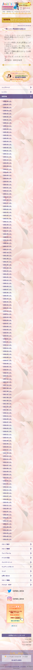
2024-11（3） (7, 156)
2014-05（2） (7, 471)
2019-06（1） (7, 326)
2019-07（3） (7, 323)
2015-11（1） (7, 434)
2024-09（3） (7, 163)
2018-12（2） (7, 345)
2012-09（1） (7, 508)
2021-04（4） (7, 268)
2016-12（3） (7, 413)
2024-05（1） (7, 175)
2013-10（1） (7, 493)
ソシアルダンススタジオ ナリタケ (15, 666)
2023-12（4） (7, 190)
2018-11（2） (7, 348)
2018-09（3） (7, 354)
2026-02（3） (7, 116)
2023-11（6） (7, 194)
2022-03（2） (7, 240)
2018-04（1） (7, 369)
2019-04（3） (7, 332)
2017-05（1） (7, 400)
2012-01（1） (7, 517)
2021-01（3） (7, 277)
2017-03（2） (7, 406)
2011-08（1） (7, 530)
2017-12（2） (7, 379)
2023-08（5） (7, 200)
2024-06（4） (7, 172)
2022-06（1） (7, 234)
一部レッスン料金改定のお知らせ (15, 29)
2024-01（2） (7, 187)
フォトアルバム (6, 553)
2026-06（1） (7, 107)
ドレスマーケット (7, 562)
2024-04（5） (7, 178)
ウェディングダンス (8, 566)
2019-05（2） (7, 329)
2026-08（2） (7, 101)
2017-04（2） (7, 403)
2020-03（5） (7, 301)
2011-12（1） (7, 520)
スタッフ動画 (6, 548)
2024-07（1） (7, 169)
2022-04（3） (7, 237)
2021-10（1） (7, 252)
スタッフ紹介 (6, 544)
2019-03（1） (7, 335)
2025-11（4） (7, 123)
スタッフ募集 (6, 580)
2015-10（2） (7, 437)
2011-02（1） (7, 536)
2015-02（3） (7, 453)
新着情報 (4, 96)
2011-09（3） (7, 527)
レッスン (4, 92)
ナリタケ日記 (6, 557)
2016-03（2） (7, 428)
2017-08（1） (7, 391)
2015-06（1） (7, 443)
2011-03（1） (7, 533)
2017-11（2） (7, 382)
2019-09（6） (7, 320)
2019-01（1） (7, 342)
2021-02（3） (7, 274)
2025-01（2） (7, 150)
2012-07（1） (7, 511)
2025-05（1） (7, 138)
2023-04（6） (7, 209)
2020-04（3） (7, 298)
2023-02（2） (7, 215)
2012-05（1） (7, 514)
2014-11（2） (7, 459)
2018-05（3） (7, 366)
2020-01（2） (7, 308)
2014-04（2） (7, 474)
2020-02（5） (7, 305)
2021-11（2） (7, 249)
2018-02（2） (7, 372)
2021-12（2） (7, 246)
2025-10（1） (7, 126)
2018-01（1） (7, 376)
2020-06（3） (7, 292)
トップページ (6, 87)
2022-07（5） (7, 231)
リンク (4, 571)
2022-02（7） (7, 243)
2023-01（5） (7, 218)
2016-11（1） (7, 416)
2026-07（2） (7, 104)
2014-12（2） (7, 456)
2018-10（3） (7, 351)
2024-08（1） (7, 166)
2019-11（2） (7, 314)
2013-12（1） (7, 487)
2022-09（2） (7, 224)
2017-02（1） (7, 409)
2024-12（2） (7, 153)
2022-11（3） (7, 221)
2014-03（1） (7, 477)
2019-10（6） (7, 317)
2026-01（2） (7, 119)
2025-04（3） (7, 141)
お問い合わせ (6, 575)
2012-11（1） (7, 505)
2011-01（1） (7, 539)
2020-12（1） (7, 280)
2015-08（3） (7, 440)
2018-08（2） (7, 357)
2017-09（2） (7, 388)
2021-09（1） (7, 255)
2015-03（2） (7, 450)
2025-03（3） (7, 144)
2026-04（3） (7, 110)
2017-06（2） (7, 397)
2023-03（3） (7, 212)
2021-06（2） (7, 264)
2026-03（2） (7, 113)
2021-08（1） (7, 258)
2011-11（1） (7, 524)
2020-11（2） (7, 283)
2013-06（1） (7, 499)
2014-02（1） (7, 480)
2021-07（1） (7, 261)
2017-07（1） (7, 394)
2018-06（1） (7, 363)
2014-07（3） (7, 465)
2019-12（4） (7, 311)
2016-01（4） (7, 431)
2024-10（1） (7, 160)
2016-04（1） (7, 425)
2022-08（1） (7, 227)
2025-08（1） (7, 132)
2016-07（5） (7, 422)
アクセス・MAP (6, 584)
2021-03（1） (7, 271)
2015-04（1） (7, 446)
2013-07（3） (7, 496)
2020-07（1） (7, 289)
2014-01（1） (7, 483)
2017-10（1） (7, 385)
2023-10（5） (7, 197)
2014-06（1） (7, 468)
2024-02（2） (7, 184)
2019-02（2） (7, 338)
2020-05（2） (7, 295)
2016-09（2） (7, 419)
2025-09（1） (7, 129)
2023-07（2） (7, 203)
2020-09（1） (7, 286)
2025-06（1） (7, 135)
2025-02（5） (7, 147)
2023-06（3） (7, 206)
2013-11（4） (7, 490)
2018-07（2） (7, 360)
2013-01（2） (7, 502)
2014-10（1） (7, 462)
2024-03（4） (7, 181)
